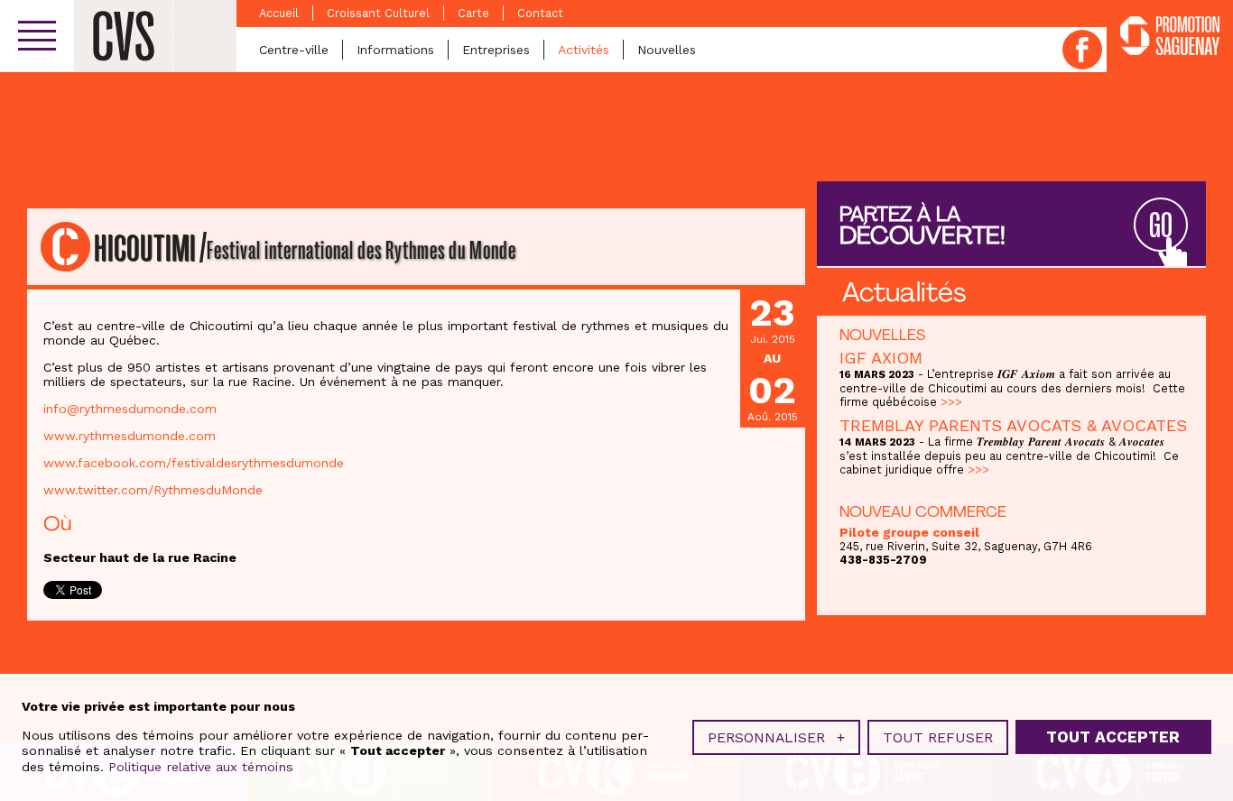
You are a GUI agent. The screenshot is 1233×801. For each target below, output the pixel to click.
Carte (473, 13)
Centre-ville (294, 49)
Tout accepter (1113, 738)
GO (1161, 226)
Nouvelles (666, 49)
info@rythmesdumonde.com (130, 408)
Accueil (279, 13)
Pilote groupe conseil (909, 532)
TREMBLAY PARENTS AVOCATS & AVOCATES (1013, 425)
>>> (951, 402)
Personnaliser (776, 737)
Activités (583, 49)
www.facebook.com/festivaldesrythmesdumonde (193, 463)
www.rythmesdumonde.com (129, 435)
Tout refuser (938, 737)
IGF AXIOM (880, 357)
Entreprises (496, 49)
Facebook (1082, 49)
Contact (540, 13)
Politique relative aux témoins (200, 767)
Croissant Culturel (378, 13)
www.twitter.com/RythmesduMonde (153, 490)
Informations (395, 49)
